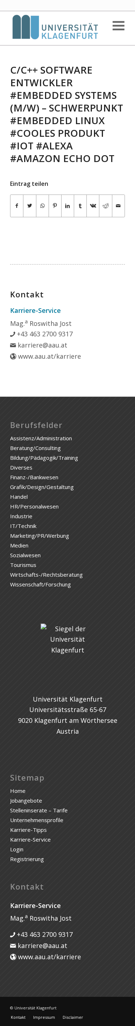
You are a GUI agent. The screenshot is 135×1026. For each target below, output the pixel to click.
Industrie (21, 516)
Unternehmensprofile (36, 820)
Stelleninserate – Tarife (39, 810)
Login (16, 849)
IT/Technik (23, 525)
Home (18, 790)
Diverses (21, 467)
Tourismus (23, 564)
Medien (19, 545)
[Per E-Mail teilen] (118, 206)
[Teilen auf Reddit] (105, 206)
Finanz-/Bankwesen (34, 477)
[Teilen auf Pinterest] (55, 206)
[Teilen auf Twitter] (29, 206)
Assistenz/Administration (41, 438)
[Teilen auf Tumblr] (80, 206)
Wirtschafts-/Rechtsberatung (46, 574)
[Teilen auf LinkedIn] (68, 206)
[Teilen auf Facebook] (16, 206)
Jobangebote (26, 800)
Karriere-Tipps (28, 829)
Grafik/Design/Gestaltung (42, 486)
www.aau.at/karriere (48, 356)
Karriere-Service (30, 839)
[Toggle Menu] (118, 25)
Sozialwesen (25, 555)
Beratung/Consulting (35, 447)
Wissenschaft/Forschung (40, 584)
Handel (19, 496)
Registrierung (27, 859)
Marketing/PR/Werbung (39, 535)
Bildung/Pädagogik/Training (44, 457)
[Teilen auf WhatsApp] (42, 206)
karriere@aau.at (41, 345)
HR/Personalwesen (34, 506)
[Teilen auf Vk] (93, 206)
